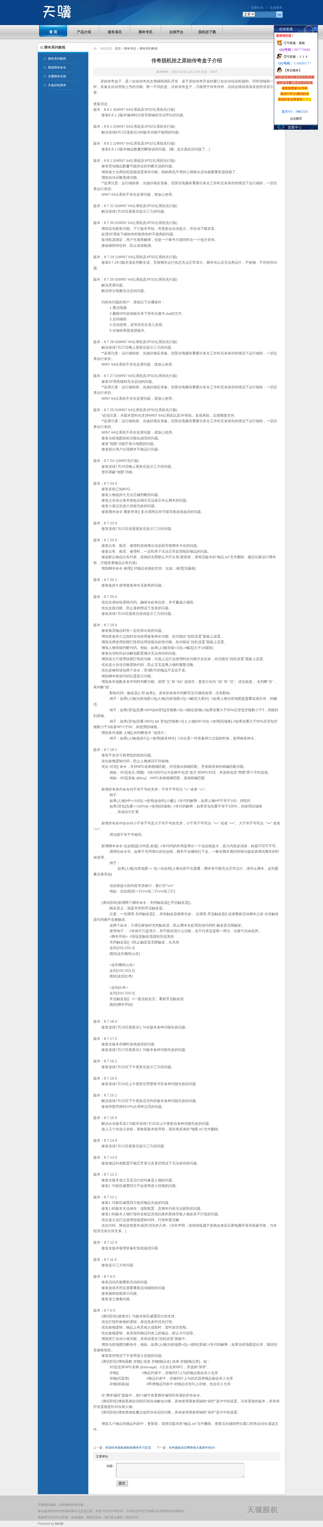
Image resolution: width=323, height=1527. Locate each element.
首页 (118, 48)
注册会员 (257, 7)
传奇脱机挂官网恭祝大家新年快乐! (192, 1447)
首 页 (53, 32)
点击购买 (296, 118)
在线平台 (176, 32)
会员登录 (276, 7)
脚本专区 (146, 32)
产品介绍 (84, 32)
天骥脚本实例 (57, 76)
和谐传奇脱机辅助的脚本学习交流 (128, 1447)
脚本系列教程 (57, 58)
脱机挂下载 (207, 32)
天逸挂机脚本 (57, 85)
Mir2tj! (59, 1523)
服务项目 (115, 32)
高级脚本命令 (57, 67)
